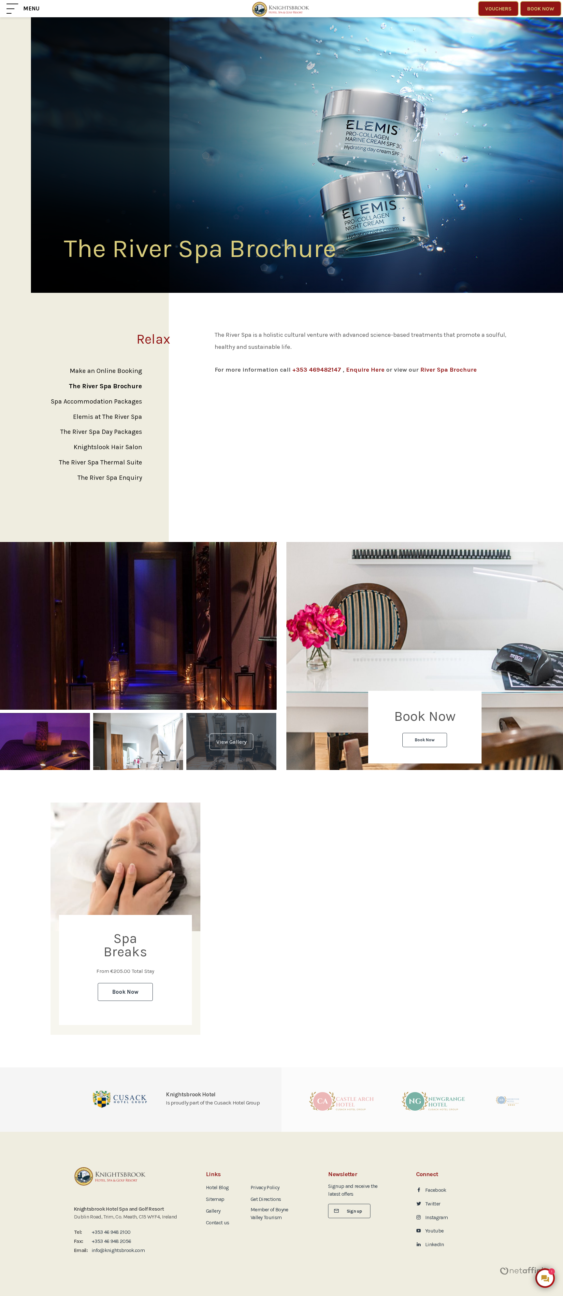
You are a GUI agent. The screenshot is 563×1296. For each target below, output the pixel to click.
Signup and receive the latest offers (352, 1190)
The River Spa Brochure (105, 386)
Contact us (217, 1222)
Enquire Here (365, 369)
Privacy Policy (265, 1187)
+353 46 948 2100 (111, 1232)
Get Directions (266, 1199)
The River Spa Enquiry (110, 477)
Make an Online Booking (106, 371)
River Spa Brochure (448, 369)
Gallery (213, 1211)
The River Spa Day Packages (101, 431)
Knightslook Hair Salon (108, 447)
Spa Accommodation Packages (96, 401)
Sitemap (215, 1199)
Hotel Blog (217, 1187)
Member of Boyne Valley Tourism (269, 1213)
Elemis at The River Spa (107, 416)
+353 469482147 (316, 369)
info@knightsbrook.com (118, 1250)
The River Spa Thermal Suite (100, 462)
